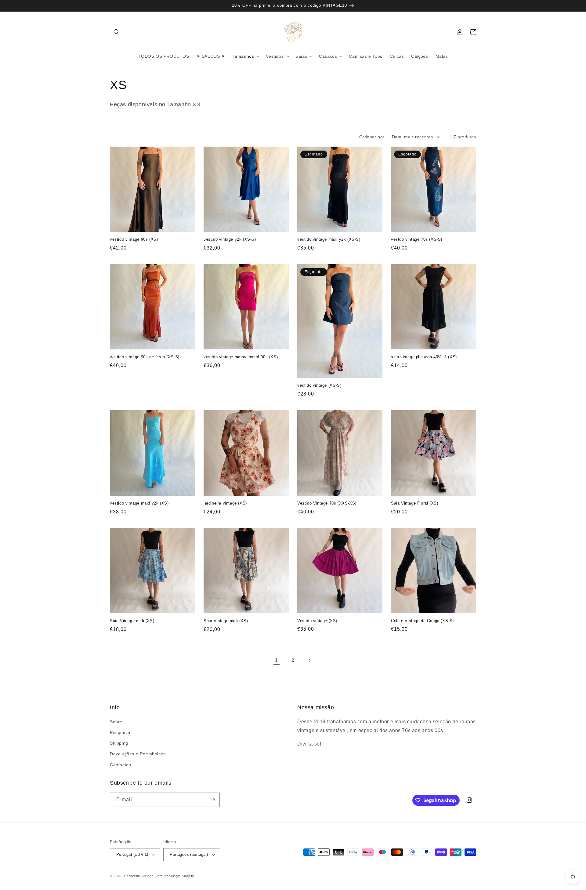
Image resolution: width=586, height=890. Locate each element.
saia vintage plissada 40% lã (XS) (424, 357)
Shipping (119, 743)
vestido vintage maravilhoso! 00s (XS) (241, 357)
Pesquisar (120, 732)
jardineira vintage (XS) (225, 503)
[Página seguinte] (309, 660)
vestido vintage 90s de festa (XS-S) (144, 357)
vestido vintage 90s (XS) (134, 239)
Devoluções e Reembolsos (138, 753)
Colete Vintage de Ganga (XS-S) (422, 620)
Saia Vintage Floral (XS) (414, 503)
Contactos (120, 764)
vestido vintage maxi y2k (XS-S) (328, 239)
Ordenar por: (372, 136)
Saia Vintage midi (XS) (132, 620)
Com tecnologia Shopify (174, 876)
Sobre (116, 721)
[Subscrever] (212, 800)
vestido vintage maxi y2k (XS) (139, 503)
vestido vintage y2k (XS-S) (230, 239)
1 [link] (276, 660)
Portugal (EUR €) (132, 854)
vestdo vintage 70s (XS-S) (416, 239)
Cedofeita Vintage (139, 876)
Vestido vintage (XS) (317, 620)
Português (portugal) (189, 854)
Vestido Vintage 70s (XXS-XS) (326, 503)
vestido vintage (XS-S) (319, 385)
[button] (116, 32)
